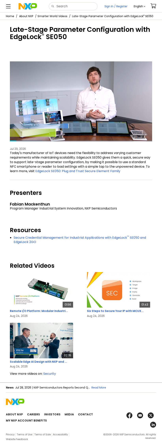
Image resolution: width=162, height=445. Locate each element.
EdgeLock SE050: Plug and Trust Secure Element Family (77, 171)
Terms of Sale (42, 434)
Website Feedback (17, 439)
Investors (52, 414)
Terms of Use (24, 434)
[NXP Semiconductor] (28, 6)
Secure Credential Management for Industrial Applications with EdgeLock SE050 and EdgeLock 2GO (80, 239)
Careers (33, 414)
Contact (85, 414)
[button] (140, 6)
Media (69, 414)
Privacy (10, 434)
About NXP (26, 16)
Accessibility (60, 434)
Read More (98, 388)
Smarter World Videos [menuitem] (52, 16)
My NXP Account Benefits (26, 420)
